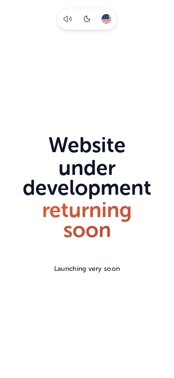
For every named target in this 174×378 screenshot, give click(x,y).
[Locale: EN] (106, 19)
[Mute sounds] (67, 19)
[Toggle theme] (87, 19)
